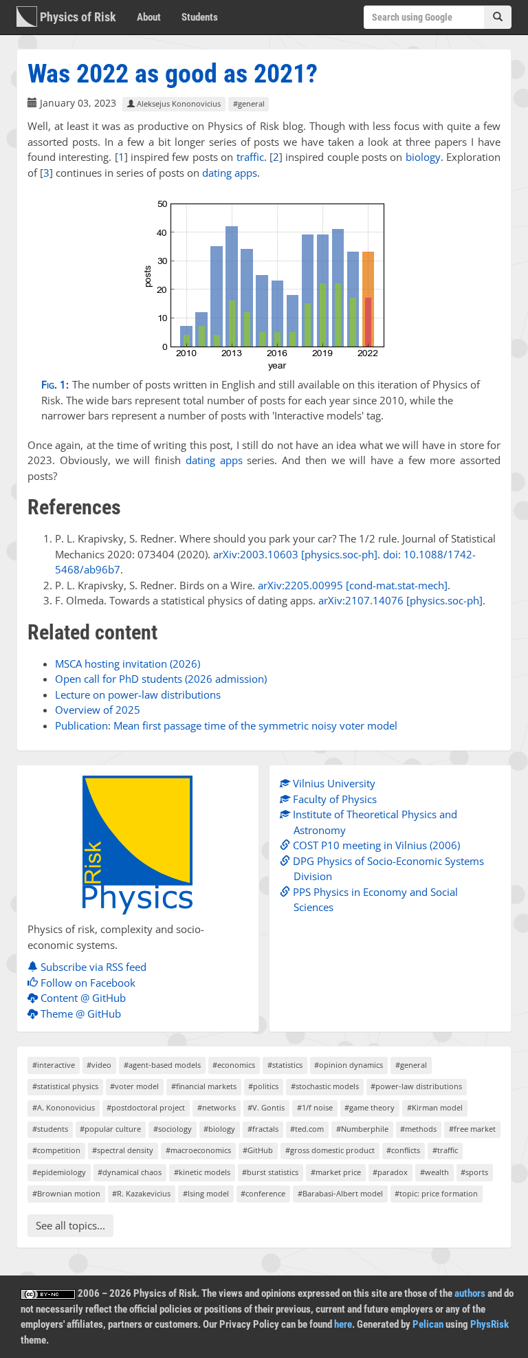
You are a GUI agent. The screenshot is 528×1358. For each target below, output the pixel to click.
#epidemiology (59, 1172)
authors (469, 1293)
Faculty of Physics (333, 799)
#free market (472, 1129)
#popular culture (110, 1129)
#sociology (172, 1129)
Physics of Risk (76, 17)
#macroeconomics (198, 1150)
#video (99, 1065)
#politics (263, 1086)
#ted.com (307, 1129)
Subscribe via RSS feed (92, 967)
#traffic (445, 1150)
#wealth (434, 1172)
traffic (250, 157)
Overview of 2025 (97, 709)
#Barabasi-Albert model (340, 1193)
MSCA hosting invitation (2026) (127, 663)
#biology (219, 1129)
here (343, 1324)
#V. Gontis (266, 1107)
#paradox (390, 1172)
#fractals (263, 1129)
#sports (474, 1172)
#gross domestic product (330, 1150)
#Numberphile (362, 1129)
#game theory (369, 1107)
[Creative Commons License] (48, 1293)
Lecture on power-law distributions (138, 694)
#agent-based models (162, 1065)
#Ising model (206, 1193)
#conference (263, 1193)
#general (249, 103)
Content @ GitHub (82, 998)
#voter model (134, 1086)
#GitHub (258, 1150)
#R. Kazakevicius (141, 1193)
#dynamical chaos (130, 1172)
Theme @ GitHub (79, 1013)
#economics (233, 1065)
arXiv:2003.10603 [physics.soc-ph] (295, 554)
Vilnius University (332, 783)
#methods (418, 1129)
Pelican (427, 1324)
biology (423, 157)
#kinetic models (202, 1172)
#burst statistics (270, 1172)
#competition (56, 1150)
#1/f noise (315, 1107)
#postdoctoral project (146, 1107)
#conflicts (403, 1150)
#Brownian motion (66, 1193)
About (149, 17)
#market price (336, 1172)
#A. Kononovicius (63, 1107)
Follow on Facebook (86, 982)
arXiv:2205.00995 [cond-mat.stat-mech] (353, 585)
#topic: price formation (436, 1193)
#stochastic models (325, 1086)
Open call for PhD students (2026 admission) (161, 679)
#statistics (284, 1065)
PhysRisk (489, 1324)
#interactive (53, 1065)
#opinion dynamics (348, 1065)
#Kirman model (435, 1107)
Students (200, 17)
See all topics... (70, 1225)
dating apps (229, 172)
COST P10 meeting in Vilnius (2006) (375, 845)
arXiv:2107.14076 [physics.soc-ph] (400, 600)
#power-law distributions (416, 1086)
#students (50, 1129)
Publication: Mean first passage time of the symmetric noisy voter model (226, 725)
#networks (216, 1107)
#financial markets (203, 1086)
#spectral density (122, 1150)
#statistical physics (65, 1086)
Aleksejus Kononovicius (178, 103)
